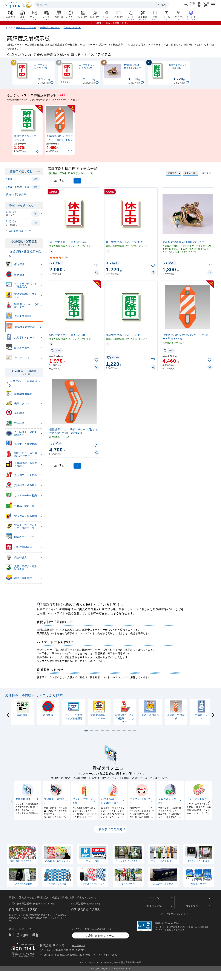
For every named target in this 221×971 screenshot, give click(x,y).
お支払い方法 (154, 905)
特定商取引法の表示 (131, 962)
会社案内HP (78, 945)
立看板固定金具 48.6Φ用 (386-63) (183, 242)
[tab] (86, 730)
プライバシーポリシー (107, 962)
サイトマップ (86, 962)
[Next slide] (213, 715)
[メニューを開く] (213, 5)
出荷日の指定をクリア (18, 231)
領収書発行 (192, 905)
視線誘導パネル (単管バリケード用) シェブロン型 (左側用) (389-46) (73, 431)
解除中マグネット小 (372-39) (123, 335)
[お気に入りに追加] (52, 83)
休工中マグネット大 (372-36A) (68, 242)
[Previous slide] (8, 715)
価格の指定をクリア (17, 194)
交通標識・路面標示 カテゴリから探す (34, 695)
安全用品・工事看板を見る (24, 383)
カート (192, 898)
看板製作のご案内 (110, 829)
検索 (163, 4)
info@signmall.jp (24, 935)
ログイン (154, 898)
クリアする (205, 173)
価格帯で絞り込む (21, 171)
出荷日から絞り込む (21, 205)
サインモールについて (173, 913)
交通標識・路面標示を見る (24, 253)
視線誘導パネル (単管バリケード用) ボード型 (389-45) (186, 336)
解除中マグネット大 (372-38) (67, 335)
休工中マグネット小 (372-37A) (124, 242)
